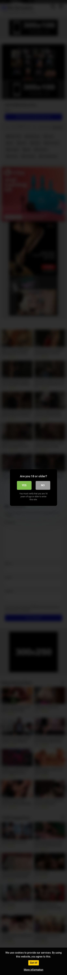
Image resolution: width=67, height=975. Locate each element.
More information (33, 969)
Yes (24, 485)
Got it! (33, 962)
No (43, 485)
